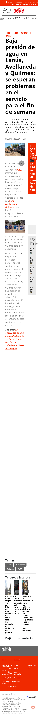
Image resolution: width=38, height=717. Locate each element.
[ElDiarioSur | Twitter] (34, 649)
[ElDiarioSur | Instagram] (29, 653)
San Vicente (10, 673)
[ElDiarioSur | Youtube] (34, 653)
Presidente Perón (12, 682)
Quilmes (9, 207)
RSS (28, 668)
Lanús (12, 200)
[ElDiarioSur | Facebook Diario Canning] (29, 649)
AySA (19, 169)
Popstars (17, 682)
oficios (26, 591)
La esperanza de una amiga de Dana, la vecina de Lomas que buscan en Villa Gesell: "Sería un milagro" (14, 339)
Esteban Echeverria (15, 2)
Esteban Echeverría (18, 18)
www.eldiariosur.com (8, 698)
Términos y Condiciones (8, 694)
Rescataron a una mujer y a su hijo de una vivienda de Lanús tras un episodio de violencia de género (10, 614)
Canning (28, 2)
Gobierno (11, 18)
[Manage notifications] (33, 707)
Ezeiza (10, 677)
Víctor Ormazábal (18, 673)
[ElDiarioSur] (6, 651)
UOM (16, 669)
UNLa (16, 591)
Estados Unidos (26, 18)
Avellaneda (11, 204)
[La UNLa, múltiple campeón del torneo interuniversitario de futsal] (16, 594)
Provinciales (12, 687)
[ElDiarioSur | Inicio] (36, 660)
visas (16, 665)
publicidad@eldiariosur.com (11, 704)
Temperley (33, 18)
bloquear (17, 678)
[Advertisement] (19, 370)
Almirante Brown (5, 682)
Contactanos (31, 665)
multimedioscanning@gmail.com (12, 703)
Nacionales (5, 674)
